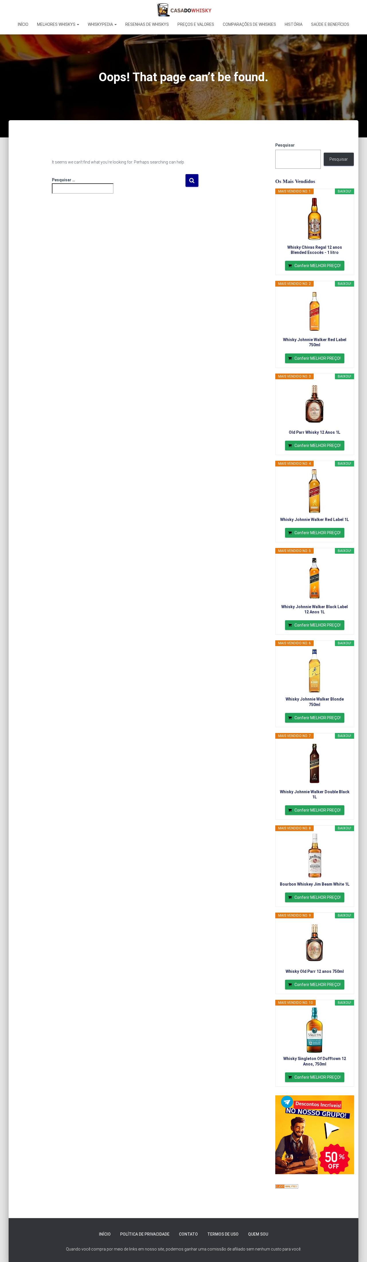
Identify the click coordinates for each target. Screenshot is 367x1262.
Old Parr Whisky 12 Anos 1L (314, 432)
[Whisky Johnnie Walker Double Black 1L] (315, 763)
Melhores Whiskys (56, 24)
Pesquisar (285, 145)
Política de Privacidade (144, 1234)
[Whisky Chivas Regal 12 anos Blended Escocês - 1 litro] (315, 219)
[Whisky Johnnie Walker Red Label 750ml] (315, 311)
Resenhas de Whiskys (147, 24)
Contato (188, 1234)
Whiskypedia (101, 24)
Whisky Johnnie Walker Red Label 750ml (314, 342)
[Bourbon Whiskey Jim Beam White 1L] (315, 856)
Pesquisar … (63, 180)
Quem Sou (258, 1234)
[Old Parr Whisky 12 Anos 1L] (315, 404)
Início (23, 24)
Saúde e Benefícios (330, 24)
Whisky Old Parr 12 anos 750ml (315, 971)
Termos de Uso (223, 1234)
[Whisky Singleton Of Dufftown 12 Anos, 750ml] (315, 1030)
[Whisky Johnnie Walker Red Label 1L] (315, 491)
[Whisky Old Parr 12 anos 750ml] (315, 943)
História (293, 24)
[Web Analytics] (286, 1186)
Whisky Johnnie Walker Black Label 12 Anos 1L (314, 609)
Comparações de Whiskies (249, 24)
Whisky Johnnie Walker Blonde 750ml (315, 702)
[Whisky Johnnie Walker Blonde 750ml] (315, 671)
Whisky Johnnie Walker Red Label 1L (314, 519)
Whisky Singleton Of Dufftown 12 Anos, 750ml (314, 1061)
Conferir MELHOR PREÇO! (317, 265)
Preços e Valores (195, 24)
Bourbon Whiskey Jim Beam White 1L (315, 884)
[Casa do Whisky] (183, 10)
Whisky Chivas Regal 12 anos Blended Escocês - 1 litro (314, 250)
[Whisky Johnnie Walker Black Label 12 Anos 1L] (315, 578)
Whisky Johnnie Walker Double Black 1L (315, 794)
